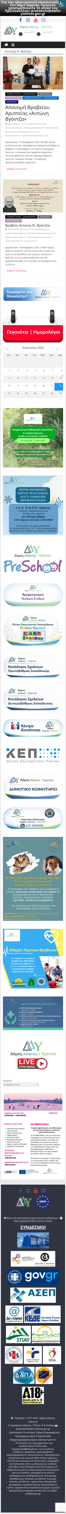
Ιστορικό (7, 1080)
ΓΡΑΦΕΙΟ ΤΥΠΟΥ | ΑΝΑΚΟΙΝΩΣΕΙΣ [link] (21, 94)
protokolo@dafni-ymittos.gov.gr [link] (41, 12)
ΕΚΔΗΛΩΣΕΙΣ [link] (45, 94)
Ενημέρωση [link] (24, 131)
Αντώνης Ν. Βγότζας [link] (29, 233)
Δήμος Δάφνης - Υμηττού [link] (18, 124)
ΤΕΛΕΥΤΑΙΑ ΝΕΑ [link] (13, 98)
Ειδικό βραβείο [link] (30, 135)
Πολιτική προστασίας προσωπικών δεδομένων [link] (32, 1218)
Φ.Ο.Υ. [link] (43, 127)
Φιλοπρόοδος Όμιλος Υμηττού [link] (21, 229)
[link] (62, 3)
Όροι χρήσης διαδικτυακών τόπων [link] (33, 1220)
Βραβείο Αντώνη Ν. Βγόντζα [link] (27, 225)
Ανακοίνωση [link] (18, 135)
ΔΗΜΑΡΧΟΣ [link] (12, 102)
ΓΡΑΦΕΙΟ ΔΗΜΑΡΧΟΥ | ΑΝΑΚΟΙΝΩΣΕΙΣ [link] (40, 98)
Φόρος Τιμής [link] (43, 135)
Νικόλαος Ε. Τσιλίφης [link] (22, 127)
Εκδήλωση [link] (36, 127)
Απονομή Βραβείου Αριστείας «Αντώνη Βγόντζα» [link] (27, 113)
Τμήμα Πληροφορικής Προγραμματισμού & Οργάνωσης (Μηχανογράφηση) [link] (35, 1436)
